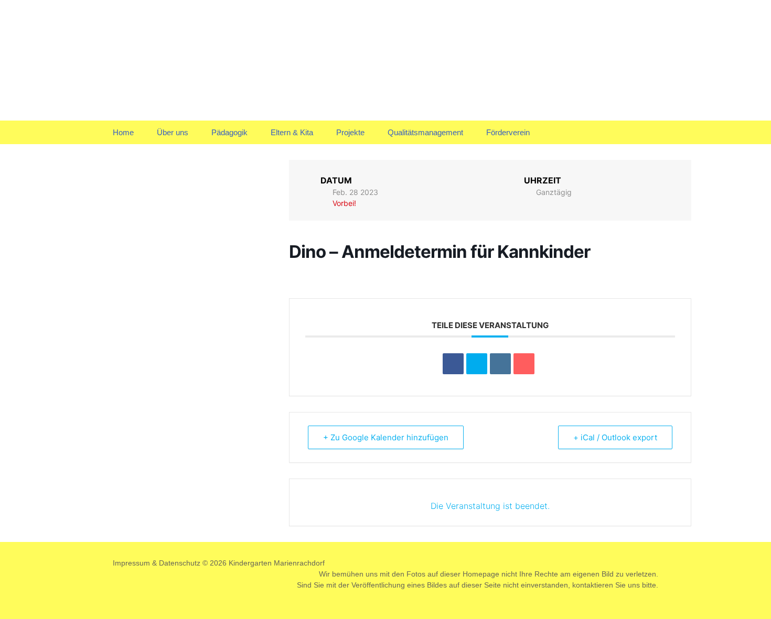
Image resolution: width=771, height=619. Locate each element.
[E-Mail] (523, 363)
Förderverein (508, 132)
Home (123, 132)
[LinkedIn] (500, 363)
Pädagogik (229, 132)
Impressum (131, 563)
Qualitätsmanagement (425, 132)
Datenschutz (179, 563)
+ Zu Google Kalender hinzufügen (385, 437)
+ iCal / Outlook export (615, 437)
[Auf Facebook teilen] (453, 363)
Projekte (350, 132)
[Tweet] (476, 363)
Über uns (172, 132)
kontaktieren (592, 585)
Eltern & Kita (292, 132)
